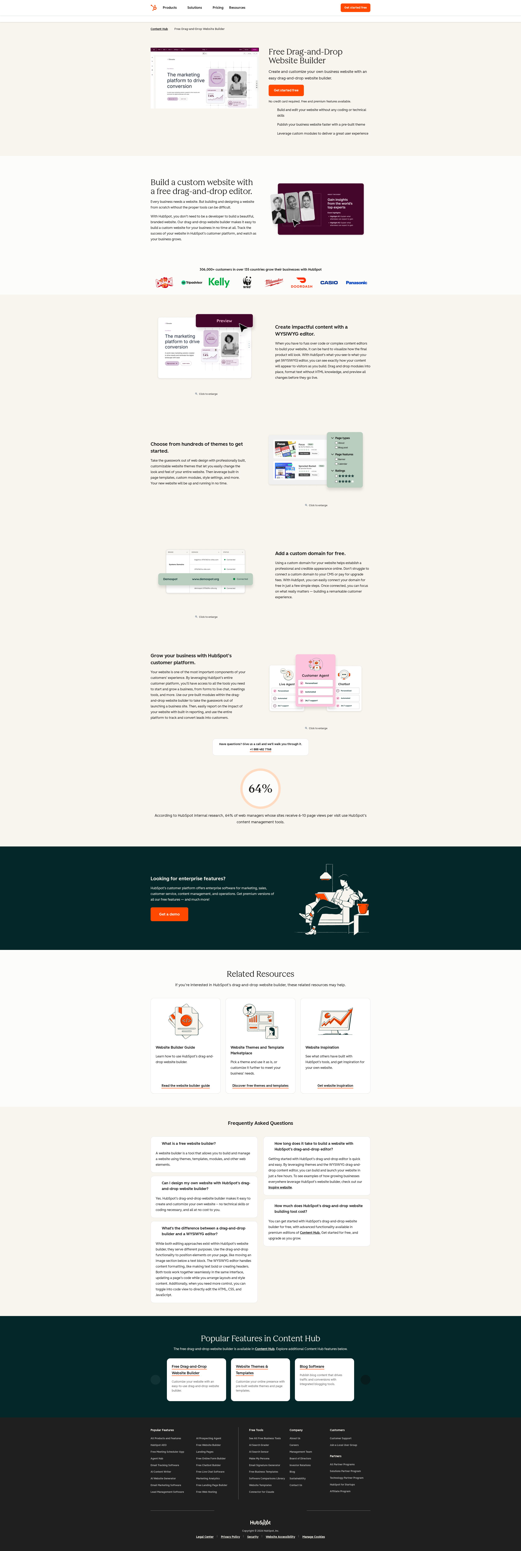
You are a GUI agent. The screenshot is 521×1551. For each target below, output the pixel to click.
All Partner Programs (342, 1464)
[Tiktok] (296, 1510)
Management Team (301, 1451)
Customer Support (340, 1438)
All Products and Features (166, 1438)
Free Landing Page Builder (211, 1485)
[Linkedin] (272, 1510)
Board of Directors (300, 1458)
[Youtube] (248, 1510)
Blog (292, 1471)
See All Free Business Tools (265, 1438)
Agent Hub (157, 1458)
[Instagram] (237, 1510)
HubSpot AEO (159, 1445)
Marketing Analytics (208, 1478)
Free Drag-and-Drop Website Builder (189, 1369)
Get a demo (173, 914)
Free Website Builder (208, 1445)
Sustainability (298, 1478)
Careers (294, 1445)
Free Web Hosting (206, 1492)
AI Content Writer (161, 1471)
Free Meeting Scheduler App (167, 1451)
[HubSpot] (154, 8)
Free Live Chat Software (210, 1471)
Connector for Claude (261, 1492)
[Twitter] (260, 1510)
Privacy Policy (230, 1537)
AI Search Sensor (259, 1451)
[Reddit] (284, 1510)
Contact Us (296, 1485)
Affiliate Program (340, 1491)
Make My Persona (259, 1458)
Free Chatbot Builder (208, 1465)
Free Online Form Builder (211, 1458)
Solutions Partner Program (345, 1471)
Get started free (357, 7)
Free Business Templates (263, 1471)
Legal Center (205, 1537)
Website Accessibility (280, 1537)
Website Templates (260, 1485)
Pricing (218, 8)
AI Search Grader (259, 1445)
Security (252, 1537)
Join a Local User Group (343, 1445)
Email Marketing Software (166, 1485)
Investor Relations (300, 1465)
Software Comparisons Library (267, 1478)
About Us (295, 1438)
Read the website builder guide (186, 1086)
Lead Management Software (167, 1492)
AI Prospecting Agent (208, 1438)
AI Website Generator (163, 1478)
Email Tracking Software (165, 1465)
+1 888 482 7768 (260, 749)
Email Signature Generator (264, 1465)
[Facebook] (225, 1510)
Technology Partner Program (346, 1477)
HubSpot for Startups (342, 1484)
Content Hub (159, 29)
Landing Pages (204, 1451)
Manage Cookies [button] (313, 1537)
